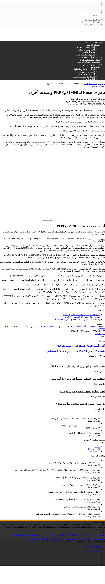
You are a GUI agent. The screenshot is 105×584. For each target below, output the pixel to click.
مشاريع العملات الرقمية (90, 59)
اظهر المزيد (100, 333)
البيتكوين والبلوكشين (91, 64)
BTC (102, 535)
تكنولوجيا (94, 539)
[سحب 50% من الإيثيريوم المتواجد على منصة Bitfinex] (89, 361)
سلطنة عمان (86, 539)
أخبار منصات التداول (86, 50)
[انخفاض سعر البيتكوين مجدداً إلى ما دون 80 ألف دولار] (81, 374)
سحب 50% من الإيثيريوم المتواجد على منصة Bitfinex (78, 366)
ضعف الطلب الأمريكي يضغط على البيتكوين (81, 485)
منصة (16, 326)
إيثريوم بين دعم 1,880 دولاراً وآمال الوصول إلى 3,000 (78, 477)
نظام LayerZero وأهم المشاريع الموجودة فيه (81, 314)
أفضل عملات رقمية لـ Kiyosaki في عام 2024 (82, 391)
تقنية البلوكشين (88, 52)
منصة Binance (34, 539)
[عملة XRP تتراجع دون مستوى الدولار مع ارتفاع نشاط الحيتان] (73, 460)
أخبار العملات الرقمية (86, 47)
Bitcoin (88, 535)
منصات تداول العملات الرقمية (55, 538)
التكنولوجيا (95, 67)
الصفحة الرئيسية (93, 42)
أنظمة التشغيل (88, 79)
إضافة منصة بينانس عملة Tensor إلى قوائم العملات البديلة (75, 319)
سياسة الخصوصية (92, 24)
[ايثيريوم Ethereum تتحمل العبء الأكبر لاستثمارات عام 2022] (74, 416)
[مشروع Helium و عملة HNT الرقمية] (72, 431)
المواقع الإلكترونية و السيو (84, 77)
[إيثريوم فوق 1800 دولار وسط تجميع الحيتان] (81, 504)
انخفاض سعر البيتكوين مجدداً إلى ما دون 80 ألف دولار (78, 378)
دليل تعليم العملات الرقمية (89, 62)
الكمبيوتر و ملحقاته (87, 74)
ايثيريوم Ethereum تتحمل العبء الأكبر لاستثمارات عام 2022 (75, 418)
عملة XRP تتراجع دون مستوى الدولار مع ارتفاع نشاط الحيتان (74, 463)
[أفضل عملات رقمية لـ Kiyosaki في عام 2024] (85, 386)
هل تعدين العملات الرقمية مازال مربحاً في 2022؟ (80, 404)
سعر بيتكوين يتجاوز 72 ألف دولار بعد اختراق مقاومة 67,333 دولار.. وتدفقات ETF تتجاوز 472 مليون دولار (57, 470)
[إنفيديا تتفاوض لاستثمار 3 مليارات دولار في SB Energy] (76, 497)
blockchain (96, 536)
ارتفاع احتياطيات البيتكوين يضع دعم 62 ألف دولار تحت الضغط (74, 492)
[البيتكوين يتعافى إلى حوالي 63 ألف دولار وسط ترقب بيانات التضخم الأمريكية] (67, 511)
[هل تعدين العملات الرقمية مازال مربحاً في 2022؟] (83, 399)
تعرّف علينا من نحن (92, 20)
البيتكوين (43, 535)
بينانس (33, 326)
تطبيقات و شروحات (86, 72)
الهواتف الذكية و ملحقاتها (84, 69)
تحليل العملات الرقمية (85, 55)
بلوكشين (102, 539)
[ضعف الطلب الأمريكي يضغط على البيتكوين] (80, 482)
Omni (92, 326)
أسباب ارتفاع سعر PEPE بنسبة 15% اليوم (82, 317)
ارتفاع (61, 326)
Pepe (101, 326)
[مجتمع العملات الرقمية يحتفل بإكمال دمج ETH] (79, 423)
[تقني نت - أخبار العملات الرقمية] (90, 33)
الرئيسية (101, 84)
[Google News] (98, 338)
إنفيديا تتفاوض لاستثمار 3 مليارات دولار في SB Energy (77, 499)
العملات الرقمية (93, 45)
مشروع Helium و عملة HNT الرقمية (84, 433)
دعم (25, 326)
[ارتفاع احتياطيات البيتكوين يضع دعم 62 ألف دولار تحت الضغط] (73, 490)
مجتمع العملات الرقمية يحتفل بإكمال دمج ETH (80, 426)
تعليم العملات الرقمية (91, 57)
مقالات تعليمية (75, 539)
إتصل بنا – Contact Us (91, 22)
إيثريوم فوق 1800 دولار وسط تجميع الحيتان (82, 507)
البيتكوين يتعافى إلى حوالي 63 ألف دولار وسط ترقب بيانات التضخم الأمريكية (68, 514)
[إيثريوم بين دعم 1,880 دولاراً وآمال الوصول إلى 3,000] (77, 475)
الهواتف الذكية (8, 536)
